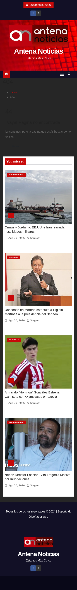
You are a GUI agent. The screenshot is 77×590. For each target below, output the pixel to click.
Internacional (16, 175)
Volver (15, 146)
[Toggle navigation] (62, 74)
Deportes (14, 340)
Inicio (13, 92)
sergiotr (34, 237)
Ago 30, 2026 (17, 237)
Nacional (13, 257)
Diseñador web (38, 516)
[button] (70, 74)
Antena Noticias (38, 51)
